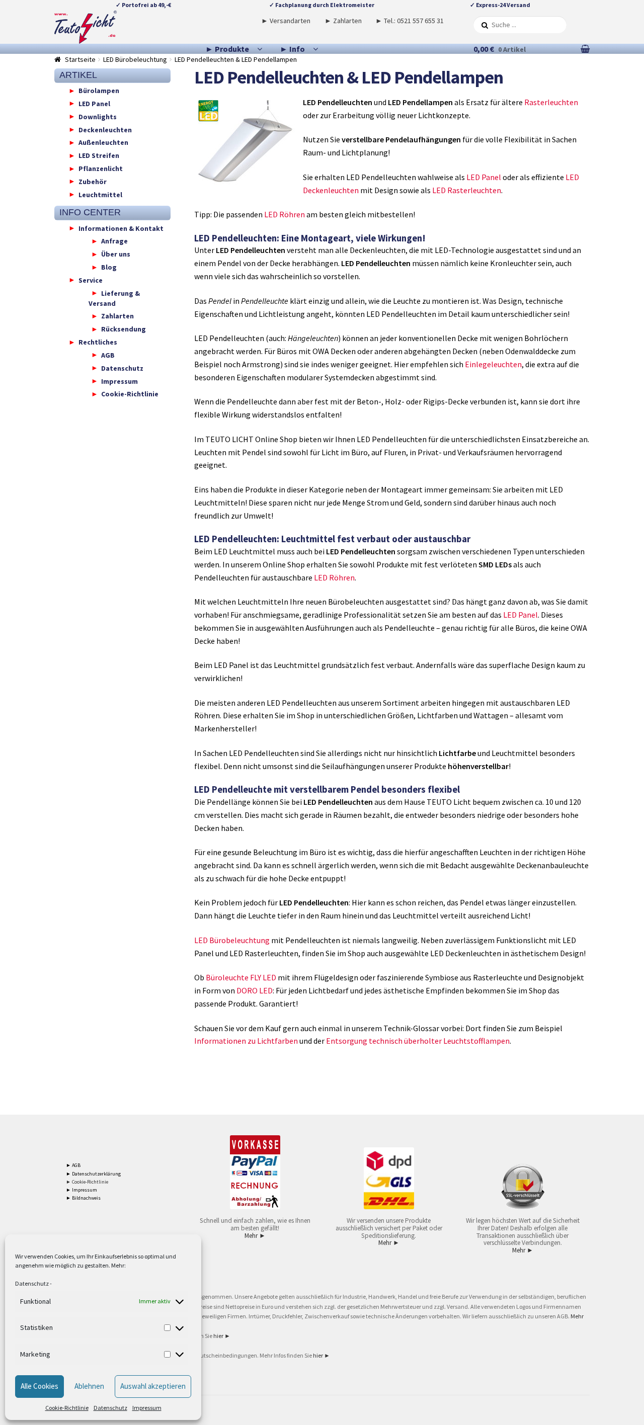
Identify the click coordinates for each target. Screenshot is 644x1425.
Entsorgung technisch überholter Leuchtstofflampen (418, 1041)
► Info (292, 49)
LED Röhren (284, 214)
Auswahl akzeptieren (153, 1386)
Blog (109, 267)
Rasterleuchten (551, 102)
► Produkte (227, 49)
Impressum (147, 1407)
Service (90, 279)
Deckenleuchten (105, 129)
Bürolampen (98, 90)
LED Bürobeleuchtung (135, 59)
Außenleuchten (103, 142)
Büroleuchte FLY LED (241, 977)
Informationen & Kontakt (121, 227)
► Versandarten (285, 20)
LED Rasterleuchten (466, 190)
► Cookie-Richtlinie (87, 1182)
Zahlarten (117, 315)
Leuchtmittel (100, 194)
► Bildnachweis (83, 1198)
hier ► (221, 1335)
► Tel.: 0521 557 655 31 (409, 20)
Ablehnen (89, 1386)
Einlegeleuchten (493, 364)
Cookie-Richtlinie (67, 1407)
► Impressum (81, 1190)
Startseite (80, 59)
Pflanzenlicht (100, 168)
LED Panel (483, 177)
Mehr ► (255, 1235)
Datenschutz (32, 1283)
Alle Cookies (39, 1386)
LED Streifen (98, 155)
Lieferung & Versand (114, 297)
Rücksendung (123, 328)
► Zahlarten (343, 20)
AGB (108, 354)
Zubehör (92, 181)
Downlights (97, 116)
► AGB (73, 1165)
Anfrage (114, 240)
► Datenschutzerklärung (93, 1173)
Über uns (115, 254)
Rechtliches (97, 342)
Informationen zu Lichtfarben (246, 1041)
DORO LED (254, 990)
